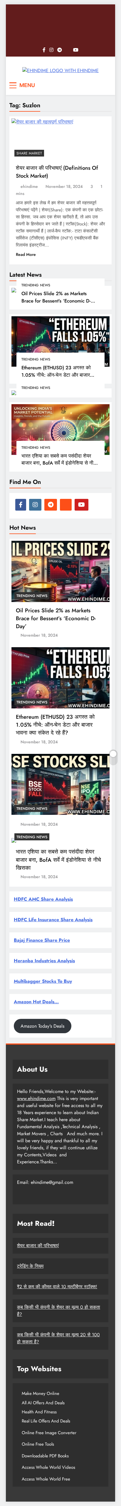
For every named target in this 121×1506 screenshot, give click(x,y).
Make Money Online (40, 1393)
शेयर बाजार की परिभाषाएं (38, 1245)
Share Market (29, 153)
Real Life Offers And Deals (46, 1421)
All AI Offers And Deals (43, 1403)
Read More (26, 254)
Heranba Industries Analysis (44, 960)
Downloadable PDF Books (45, 1456)
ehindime (29, 186)
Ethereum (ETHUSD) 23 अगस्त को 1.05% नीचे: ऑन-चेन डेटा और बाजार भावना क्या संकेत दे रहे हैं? (56, 375)
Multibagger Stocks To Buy (43, 981)
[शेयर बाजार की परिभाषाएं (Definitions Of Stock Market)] (42, 138)
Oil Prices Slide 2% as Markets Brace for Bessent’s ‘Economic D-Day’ (56, 301)
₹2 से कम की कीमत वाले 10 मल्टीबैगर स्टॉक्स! (57, 1286)
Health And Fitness (39, 1412)
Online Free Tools (38, 1444)
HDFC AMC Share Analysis (43, 899)
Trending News (35, 285)
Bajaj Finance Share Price (42, 940)
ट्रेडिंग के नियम (30, 1266)
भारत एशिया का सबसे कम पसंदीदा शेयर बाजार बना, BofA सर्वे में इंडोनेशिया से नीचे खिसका (59, 463)
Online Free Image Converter (49, 1432)
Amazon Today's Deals (42, 1026)
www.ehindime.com (36, 1098)
